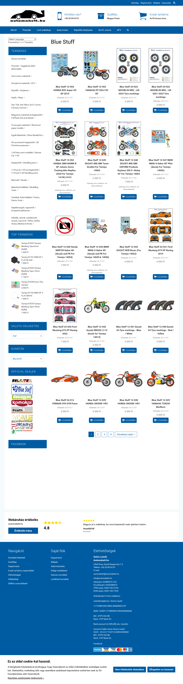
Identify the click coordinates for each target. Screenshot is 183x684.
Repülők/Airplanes (83, 30)
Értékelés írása (23, 530)
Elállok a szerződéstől (17, 583)
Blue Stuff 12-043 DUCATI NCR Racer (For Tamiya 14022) (129, 250)
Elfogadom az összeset (161, 669)
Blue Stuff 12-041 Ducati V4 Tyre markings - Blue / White (128, 330)
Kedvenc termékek (59, 575)
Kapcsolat (166, 3)
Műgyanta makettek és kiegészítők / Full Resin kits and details (27, 116)
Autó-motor (62, 30)
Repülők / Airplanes (20, 90)
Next (173, 525)
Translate (28, 42)
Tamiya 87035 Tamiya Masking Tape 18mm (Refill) (31, 306)
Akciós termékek (18, 59)
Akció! (14, 30)
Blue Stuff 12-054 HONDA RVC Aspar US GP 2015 (64, 90)
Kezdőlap (12, 562)
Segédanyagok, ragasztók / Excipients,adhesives (23, 209)
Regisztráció (146, 3)
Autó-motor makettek (21, 76)
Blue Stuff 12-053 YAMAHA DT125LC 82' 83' (96, 90)
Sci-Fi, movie (104, 30)
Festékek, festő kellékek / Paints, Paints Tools (25, 199)
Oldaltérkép (13, 579)
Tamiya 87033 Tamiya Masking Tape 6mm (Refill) (31, 246)
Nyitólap (135, 3)
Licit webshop (44, 30)
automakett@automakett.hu (106, 574)
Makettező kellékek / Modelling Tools (24, 188)
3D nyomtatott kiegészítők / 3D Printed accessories (25, 144)
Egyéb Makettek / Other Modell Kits (27, 135)
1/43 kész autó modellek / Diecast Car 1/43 (26, 154)
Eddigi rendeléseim (59, 570)
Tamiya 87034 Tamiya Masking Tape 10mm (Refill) (31, 271)
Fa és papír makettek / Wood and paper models (25, 126)
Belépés (156, 3)
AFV (119, 30)
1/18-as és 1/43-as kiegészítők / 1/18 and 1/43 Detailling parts (25, 171)
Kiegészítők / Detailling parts (24, 163)
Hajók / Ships (18, 97)
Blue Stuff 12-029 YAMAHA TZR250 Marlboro (161, 403)
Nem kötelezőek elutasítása (129, 669)
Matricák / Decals (19, 180)
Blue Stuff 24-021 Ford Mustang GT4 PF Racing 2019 (160, 250)
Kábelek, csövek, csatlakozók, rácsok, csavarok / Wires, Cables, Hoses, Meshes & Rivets (25, 221)
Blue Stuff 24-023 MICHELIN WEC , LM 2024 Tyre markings (128, 90)
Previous (78, 525)
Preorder (27, 30)
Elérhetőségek (14, 575)
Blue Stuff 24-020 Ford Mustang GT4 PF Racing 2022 (64, 330)
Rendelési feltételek (16, 558)
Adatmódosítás (58, 566)
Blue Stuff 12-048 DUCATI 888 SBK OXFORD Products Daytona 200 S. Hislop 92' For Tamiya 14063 (129, 167)
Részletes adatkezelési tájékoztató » (26, 678)
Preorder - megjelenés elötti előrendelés (23, 67)
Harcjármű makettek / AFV (23, 83)
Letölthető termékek (60, 579)
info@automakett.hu (103, 578)
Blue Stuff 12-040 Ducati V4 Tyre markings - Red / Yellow (161, 330)
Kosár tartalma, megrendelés (21, 570)
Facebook (98, 643)
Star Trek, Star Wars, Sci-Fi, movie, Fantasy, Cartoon (26, 106)
